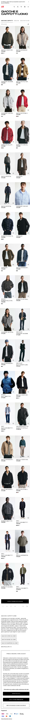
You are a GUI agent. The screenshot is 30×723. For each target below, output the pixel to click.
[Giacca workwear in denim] (22, 255)
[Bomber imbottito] (7, 508)
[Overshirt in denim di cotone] (7, 69)
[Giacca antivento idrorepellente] (7, 476)
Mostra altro (5, 646)
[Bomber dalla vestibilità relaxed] (7, 286)
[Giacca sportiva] (7, 163)
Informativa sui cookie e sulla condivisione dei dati (16, 689)
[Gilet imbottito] (7, 382)
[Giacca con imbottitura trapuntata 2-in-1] (22, 574)
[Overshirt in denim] (22, 319)
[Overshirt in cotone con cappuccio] (7, 319)
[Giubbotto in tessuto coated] (22, 286)
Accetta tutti (16, 693)
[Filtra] (28, 24)
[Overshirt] (22, 163)
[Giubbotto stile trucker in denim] (7, 223)
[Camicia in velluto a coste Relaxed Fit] (7, 132)
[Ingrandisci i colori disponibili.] (17, 53)
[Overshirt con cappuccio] (7, 100)
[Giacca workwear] (22, 37)
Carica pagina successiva (15, 601)
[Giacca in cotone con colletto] (22, 100)
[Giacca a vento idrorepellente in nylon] (7, 37)
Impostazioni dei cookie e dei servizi (16, 705)
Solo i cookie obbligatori (16, 699)
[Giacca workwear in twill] (7, 447)
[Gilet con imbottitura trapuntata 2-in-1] (7, 413)
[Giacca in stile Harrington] (22, 69)
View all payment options (6, 718)
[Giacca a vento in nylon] (22, 447)
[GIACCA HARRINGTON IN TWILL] (22, 541)
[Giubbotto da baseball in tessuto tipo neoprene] (7, 574)
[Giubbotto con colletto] (22, 132)
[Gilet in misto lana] (22, 350)
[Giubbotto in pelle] (22, 413)
